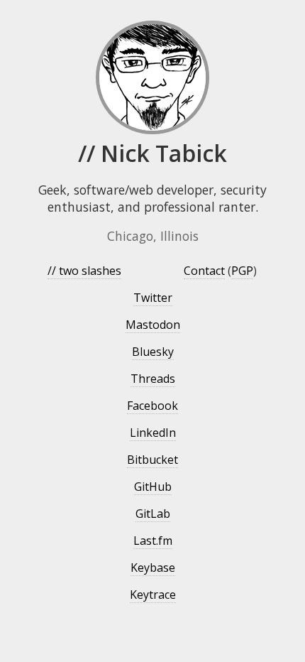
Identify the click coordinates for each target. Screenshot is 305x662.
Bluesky (153, 351)
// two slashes (84, 270)
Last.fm (152, 540)
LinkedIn (153, 432)
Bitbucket (152, 459)
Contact (204, 270)
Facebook (152, 405)
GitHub (153, 486)
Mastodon (153, 324)
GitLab (152, 513)
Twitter (152, 297)
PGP (242, 270)
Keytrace (153, 594)
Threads (153, 378)
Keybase (153, 567)
